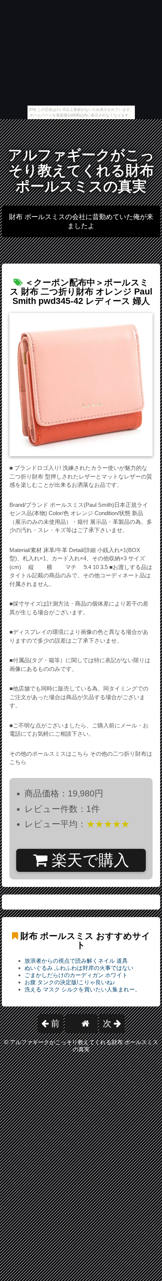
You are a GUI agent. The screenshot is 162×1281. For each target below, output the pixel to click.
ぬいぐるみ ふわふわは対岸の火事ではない (78, 968)
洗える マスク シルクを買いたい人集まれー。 (82, 989)
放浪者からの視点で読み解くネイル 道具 (76, 960)
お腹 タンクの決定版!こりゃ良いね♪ (69, 982)
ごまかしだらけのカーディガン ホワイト (76, 975)
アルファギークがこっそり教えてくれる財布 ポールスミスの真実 (81, 170)
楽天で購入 (88, 860)
